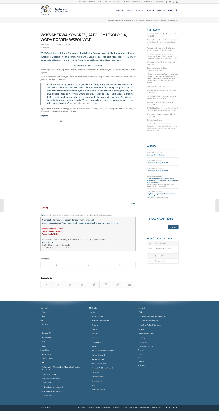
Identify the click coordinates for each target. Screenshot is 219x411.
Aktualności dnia (97, 316)
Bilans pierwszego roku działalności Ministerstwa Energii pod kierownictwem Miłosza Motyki (162, 181)
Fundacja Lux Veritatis (49, 374)
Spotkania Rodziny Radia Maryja (102, 368)
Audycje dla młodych (99, 364)
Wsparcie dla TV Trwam (51, 231)
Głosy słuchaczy (97, 381)
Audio (151, 146)
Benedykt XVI (46, 333)
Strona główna (119, 20)
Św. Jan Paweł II (47, 337)
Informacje (128, 20)
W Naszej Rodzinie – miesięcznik (52, 387)
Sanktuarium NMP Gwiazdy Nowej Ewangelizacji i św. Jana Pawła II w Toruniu (61, 368)
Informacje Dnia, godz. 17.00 (157, 163)
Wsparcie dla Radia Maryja (52, 228)
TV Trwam (92, 1)
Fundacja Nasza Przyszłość (51, 378)
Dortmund (144, 342)
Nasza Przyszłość (147, 1)
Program (141, 350)
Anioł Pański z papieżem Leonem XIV (153, 316)
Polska (135, 20)
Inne (93, 385)
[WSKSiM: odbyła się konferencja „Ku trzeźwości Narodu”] (117, 284)
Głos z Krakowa (97, 342)
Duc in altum (96, 338)
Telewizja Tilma (47, 396)
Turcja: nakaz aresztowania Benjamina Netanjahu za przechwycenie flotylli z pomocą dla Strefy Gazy (162, 42)
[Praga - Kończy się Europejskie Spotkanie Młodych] (46, 284)
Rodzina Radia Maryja (146, 333)
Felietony (95, 333)
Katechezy (95, 325)
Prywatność (142, 365)
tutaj (100, 65)
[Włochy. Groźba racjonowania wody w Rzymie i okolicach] (58, 284)
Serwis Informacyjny (98, 389)
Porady (94, 329)
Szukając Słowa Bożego (154, 120)
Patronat (141, 362)
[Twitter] (170, 1)
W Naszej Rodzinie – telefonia (51, 391)
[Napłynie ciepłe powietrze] (2, 205)
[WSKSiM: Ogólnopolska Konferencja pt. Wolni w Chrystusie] (82, 284)
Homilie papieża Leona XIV (149, 321)
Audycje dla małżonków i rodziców (103, 351)
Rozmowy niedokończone (100, 321)
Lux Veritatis (117, 1)
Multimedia (93, 308)
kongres (104, 215)
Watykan (45, 324)
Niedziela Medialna (98, 376)
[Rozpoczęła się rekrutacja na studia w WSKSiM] (94, 284)
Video (141, 312)
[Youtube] (177, 1)
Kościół (42, 320)
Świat (44, 316)
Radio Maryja (83, 1)
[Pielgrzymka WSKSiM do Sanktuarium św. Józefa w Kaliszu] (105, 284)
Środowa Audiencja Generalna (151, 325)
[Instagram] (173, 1)
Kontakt (140, 358)
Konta (140, 354)
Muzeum (126, 1)
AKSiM (99, 1)
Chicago (143, 338)
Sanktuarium (107, 1)
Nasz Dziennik (135, 1)
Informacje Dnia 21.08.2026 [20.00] (158, 86)
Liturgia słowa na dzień (145, 346)
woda (110, 215)
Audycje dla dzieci (98, 359)
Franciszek (45, 329)
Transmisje (95, 372)
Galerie (141, 329)
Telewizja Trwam (47, 358)
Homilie (94, 346)
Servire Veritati (159, 1)
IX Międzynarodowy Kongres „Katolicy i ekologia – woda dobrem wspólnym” (75, 215)
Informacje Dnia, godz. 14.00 (157, 171)
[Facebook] (166, 1)
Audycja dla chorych (98, 355)
